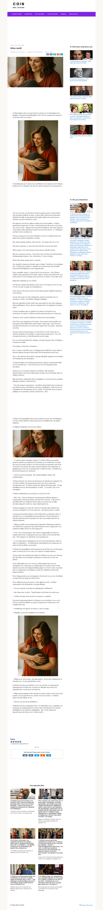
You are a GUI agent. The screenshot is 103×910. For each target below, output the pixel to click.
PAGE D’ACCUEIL (73, 14)
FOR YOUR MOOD (39, 14)
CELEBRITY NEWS (17, 14)
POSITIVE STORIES (52, 14)
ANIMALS (63, 14)
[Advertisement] (51, 29)
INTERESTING (28, 14)
